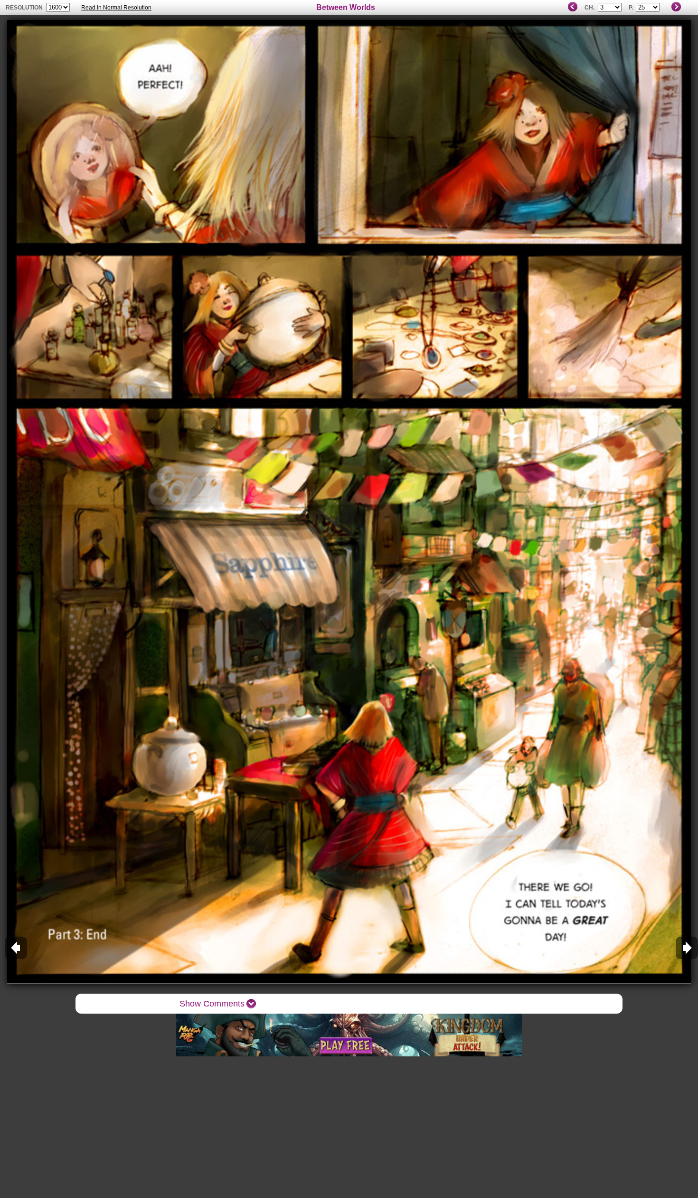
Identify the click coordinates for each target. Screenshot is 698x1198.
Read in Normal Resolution (116, 7)
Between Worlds (345, 7)
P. (631, 7)
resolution (25, 7)
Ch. (589, 7)
